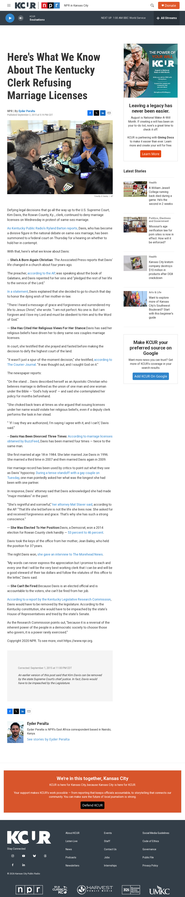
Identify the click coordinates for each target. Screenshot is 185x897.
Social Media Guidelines (156, 833)
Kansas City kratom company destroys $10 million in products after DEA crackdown (161, 270)
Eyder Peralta (27, 111)
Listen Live (72, 841)
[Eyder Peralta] (15, 732)
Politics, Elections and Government (160, 220)
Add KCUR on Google (150, 376)
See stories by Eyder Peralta (48, 739)
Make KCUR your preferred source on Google (150, 348)
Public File (148, 857)
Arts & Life (155, 292)
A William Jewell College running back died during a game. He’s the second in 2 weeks (161, 196)
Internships (110, 865)
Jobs (107, 857)
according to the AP (41, 273)
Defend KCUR (92, 805)
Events (108, 833)
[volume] (21, 18)
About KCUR (72, 833)
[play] (10, 18)
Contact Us (110, 849)
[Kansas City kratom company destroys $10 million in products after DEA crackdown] (135, 263)
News (69, 849)
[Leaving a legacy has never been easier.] (151, 71)
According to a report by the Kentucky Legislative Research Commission (59, 599)
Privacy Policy (150, 865)
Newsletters (72, 865)
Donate (170, 5)
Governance (149, 849)
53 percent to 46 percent (85, 532)
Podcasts (71, 857)
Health (153, 182)
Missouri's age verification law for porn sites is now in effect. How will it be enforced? (161, 234)
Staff (107, 841)
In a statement (17, 291)
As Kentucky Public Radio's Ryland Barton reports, (42, 228)
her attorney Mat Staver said (72, 504)
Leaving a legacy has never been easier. (150, 108)
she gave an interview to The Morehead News (70, 554)
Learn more (150, 154)
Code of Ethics (151, 841)
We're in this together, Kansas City (92, 778)
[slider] (26, 18)
